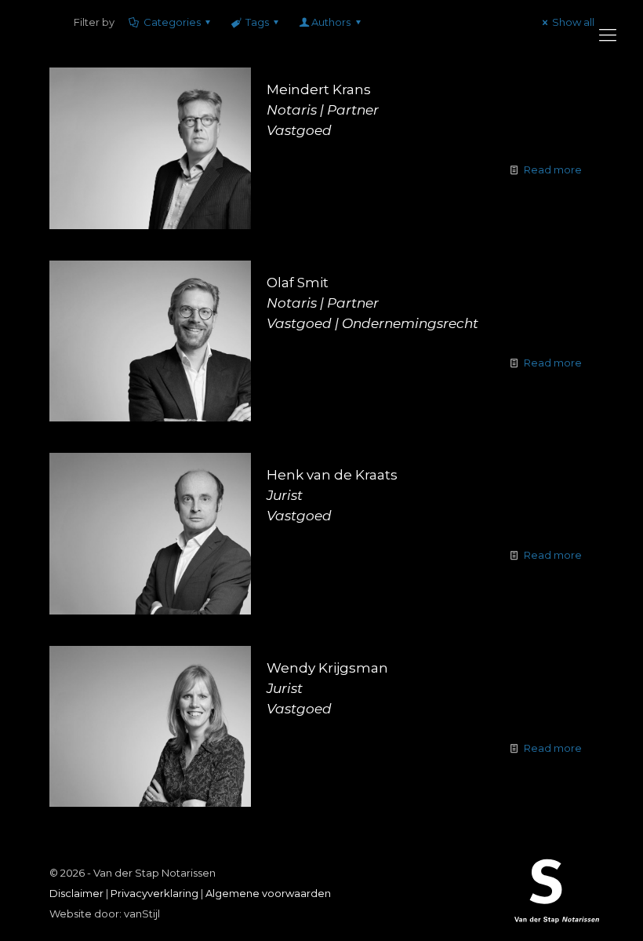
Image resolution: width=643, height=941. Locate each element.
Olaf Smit (372, 303)
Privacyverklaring (154, 893)
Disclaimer (76, 893)
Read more (553, 169)
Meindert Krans (323, 110)
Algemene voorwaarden (268, 893)
